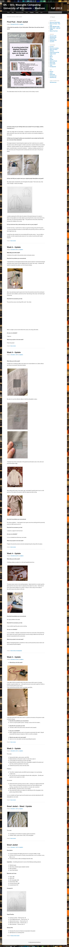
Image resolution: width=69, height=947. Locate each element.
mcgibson (21, 24)
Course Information (19, 12)
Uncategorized (19, 650)
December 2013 (53, 36)
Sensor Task (52, 62)
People (37, 12)
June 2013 (52, 41)
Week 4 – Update (14, 553)
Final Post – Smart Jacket (17, 22)
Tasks (27, 12)
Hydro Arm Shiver (53, 49)
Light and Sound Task (54, 52)
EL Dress (52, 46)
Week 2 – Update (14, 748)
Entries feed (52, 74)
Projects (31, 12)
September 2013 (53, 40)
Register (51, 71)
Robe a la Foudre (53, 61)
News (13, 12)
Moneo (51, 56)
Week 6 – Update (14, 247)
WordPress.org (53, 77)
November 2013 (53, 37)
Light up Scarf (53, 53)
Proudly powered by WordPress (34, 942)
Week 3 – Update (14, 657)
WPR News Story (53, 82)
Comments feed (53, 76)
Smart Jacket (13, 240)
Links (41, 12)
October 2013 (52, 38)
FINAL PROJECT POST (54, 26)
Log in (51, 73)
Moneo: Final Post (53, 31)
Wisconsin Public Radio (55, 22)
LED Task (52, 51)
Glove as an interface (54, 48)
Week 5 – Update (14, 352)
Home (8, 12)
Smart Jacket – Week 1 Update (19, 806)
